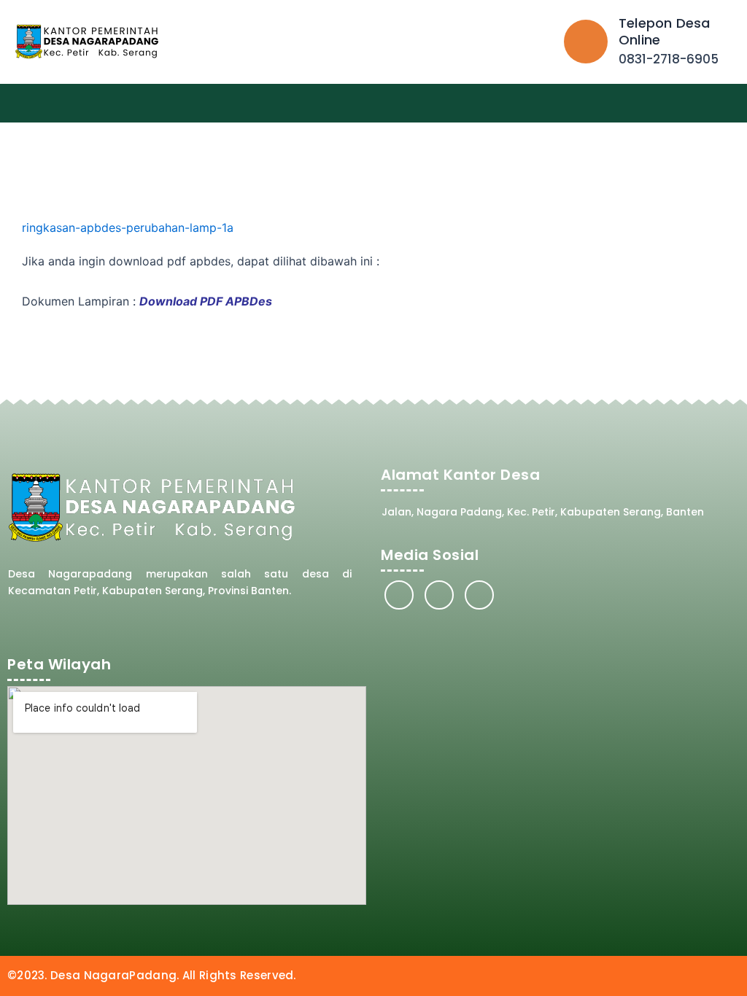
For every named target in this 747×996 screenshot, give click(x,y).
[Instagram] (439, 595)
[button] (729, 103)
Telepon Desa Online (664, 31)
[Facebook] (399, 595)
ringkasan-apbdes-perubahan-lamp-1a (127, 227)
